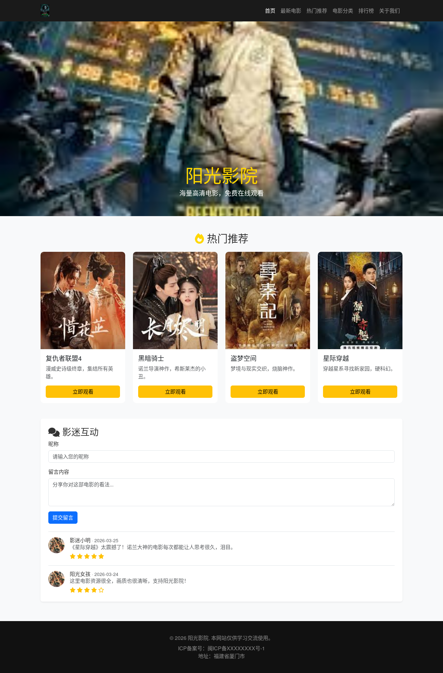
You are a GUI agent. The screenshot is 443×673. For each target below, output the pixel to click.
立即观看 (83, 391)
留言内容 (58, 471)
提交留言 (63, 517)
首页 (270, 10)
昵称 (53, 443)
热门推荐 (316, 10)
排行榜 (366, 10)
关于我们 (389, 10)
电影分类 (342, 10)
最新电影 (291, 10)
